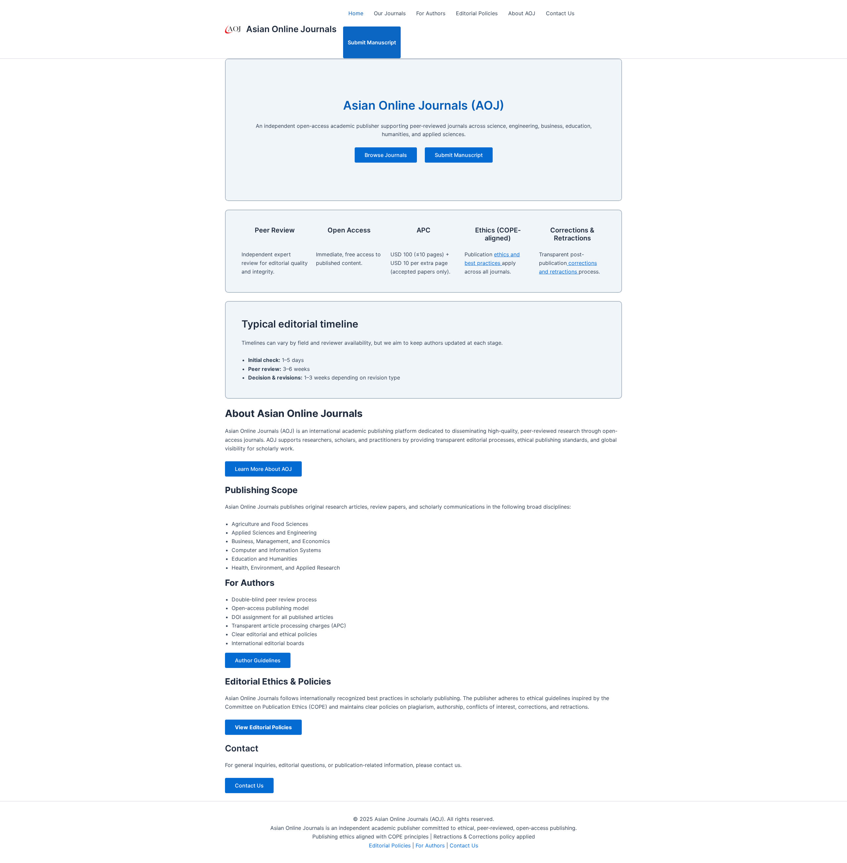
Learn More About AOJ (263, 469)
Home (355, 13)
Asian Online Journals (291, 29)
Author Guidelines (258, 660)
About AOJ (521, 13)
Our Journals (390, 13)
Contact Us (560, 13)
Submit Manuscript (372, 42)
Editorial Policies (477, 13)
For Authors (430, 13)
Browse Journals (386, 155)
